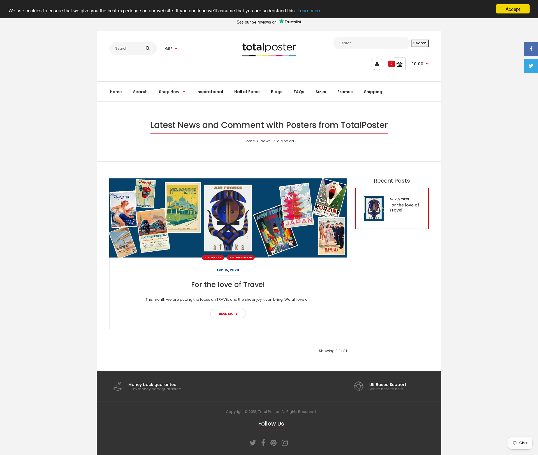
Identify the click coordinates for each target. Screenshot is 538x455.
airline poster (241, 257)
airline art (213, 257)
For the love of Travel (228, 284)
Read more (228, 313)
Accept (512, 8)
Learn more (309, 10)
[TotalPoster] (269, 55)
